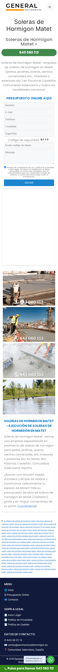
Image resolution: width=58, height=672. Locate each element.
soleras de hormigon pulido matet (20, 572)
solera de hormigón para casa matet (15, 548)
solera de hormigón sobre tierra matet (16, 560)
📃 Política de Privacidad (18, 619)
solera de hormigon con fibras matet (42, 539)
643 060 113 (29, 52)
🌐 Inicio (9, 590)
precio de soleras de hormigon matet (28, 524)
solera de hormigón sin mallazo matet (37, 557)
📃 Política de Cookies (16, 624)
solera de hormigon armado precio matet (22, 536)
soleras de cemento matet (17, 563)
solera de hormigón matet (45, 545)
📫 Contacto (11, 599)
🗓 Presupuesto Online (16, 594)
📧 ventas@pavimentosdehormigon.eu (26, 645)
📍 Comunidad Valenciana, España (24, 649)
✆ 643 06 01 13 (13, 640)
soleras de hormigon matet (23, 569)
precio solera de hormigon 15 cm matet (35, 527)
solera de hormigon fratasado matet (20, 545)
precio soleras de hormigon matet (20, 533)
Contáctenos (27, 506)
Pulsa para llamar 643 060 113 (31, 668)
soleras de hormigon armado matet (20, 566)
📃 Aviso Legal (12, 615)
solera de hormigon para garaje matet (21, 551)
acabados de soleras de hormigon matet (19, 521)
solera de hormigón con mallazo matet (16, 542)
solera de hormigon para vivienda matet (28, 554)
